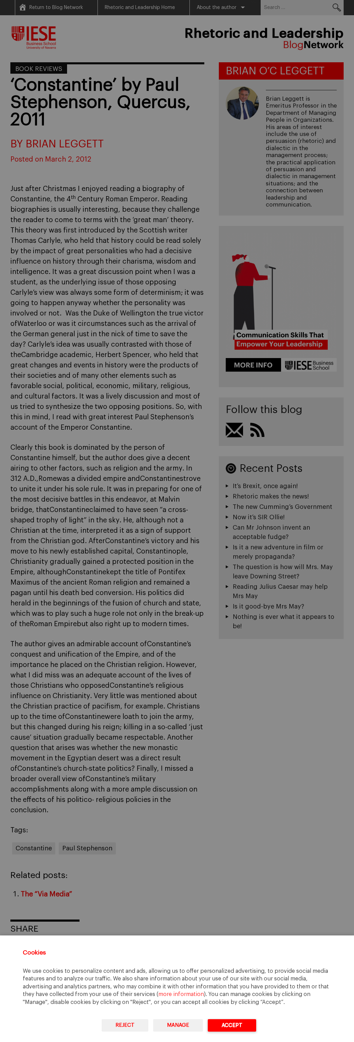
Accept (232, 1025)
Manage (178, 1025)
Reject (124, 1025)
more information (181, 994)
